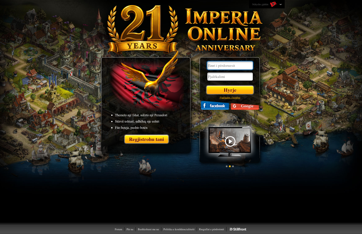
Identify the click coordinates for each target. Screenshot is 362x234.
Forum (118, 229)
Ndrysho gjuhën (260, 4)
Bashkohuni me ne (148, 229)
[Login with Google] (245, 105)
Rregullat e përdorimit (211, 229)
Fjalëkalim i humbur (230, 97)
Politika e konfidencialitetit (179, 229)
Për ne (130, 229)
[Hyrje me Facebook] (215, 105)
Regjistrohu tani (146, 139)
